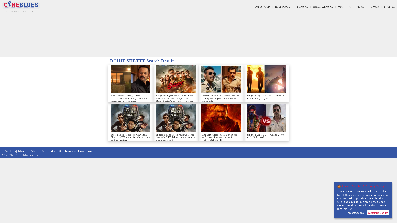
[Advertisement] (198, 35)
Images (374, 6)
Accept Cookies (356, 213)
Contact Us (54, 151)
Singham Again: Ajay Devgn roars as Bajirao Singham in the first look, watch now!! (221, 137)
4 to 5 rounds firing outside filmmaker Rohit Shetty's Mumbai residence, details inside (129, 98)
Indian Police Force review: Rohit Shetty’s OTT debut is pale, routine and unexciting (130, 137)
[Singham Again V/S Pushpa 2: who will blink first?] (266, 118)
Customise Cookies (378, 213)
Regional (302, 6)
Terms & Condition (79, 151)
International (323, 6)
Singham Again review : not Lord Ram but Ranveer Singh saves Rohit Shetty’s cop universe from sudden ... (174, 99)
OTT (340, 6)
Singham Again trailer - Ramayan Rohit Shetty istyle (265, 97)
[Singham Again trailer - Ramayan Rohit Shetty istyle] (266, 79)
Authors (10, 151)
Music (360, 6)
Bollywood (262, 6)
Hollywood (282, 6)
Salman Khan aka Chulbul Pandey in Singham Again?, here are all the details (220, 98)
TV (350, 6)
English (389, 6)
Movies (23, 151)
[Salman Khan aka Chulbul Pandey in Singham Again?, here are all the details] (221, 79)
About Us (38, 151)
